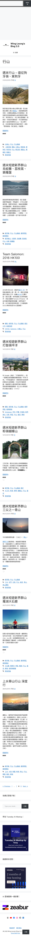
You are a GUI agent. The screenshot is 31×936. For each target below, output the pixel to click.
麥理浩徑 (9, 326)
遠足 (19, 415)
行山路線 (17, 144)
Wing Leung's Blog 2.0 (18, 45)
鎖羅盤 (12, 241)
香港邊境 (5, 236)
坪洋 (13, 412)
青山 (25, 537)
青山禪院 (5, 585)
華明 (15, 491)
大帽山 (19, 329)
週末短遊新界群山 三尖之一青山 (15, 508)
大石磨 (7, 666)
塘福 (13, 147)
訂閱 (25, 806)
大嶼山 (7, 144)
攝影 (6, 323)
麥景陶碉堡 (12, 668)
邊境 (23, 415)
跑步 (22, 488)
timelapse (8, 412)
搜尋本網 (27, 3)
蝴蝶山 (20, 491)
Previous (6, 786)
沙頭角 (14, 239)
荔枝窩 (24, 239)
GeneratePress (15, 933)
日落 (7, 415)
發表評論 (8, 155)
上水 (6, 772)
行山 (11, 144)
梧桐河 (12, 666)
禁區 (11, 415)
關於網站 (19, 928)
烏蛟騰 (19, 239)
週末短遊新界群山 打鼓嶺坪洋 (15, 343)
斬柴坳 (23, 147)
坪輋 (17, 412)
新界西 (11, 323)
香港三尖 (5, 542)
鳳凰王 (8, 152)
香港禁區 (24, 233)
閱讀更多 (5, 131)
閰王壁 (17, 150)
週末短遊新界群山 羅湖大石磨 (15, 599)
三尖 (6, 582)
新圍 (13, 772)
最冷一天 (22, 290)
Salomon (13, 329)
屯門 (10, 582)
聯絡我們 (12, 928)
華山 (21, 772)
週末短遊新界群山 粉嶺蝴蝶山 (15, 429)
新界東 (7, 233)
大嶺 (10, 772)
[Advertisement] (15, 23)
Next (25, 786)
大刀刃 (7, 491)
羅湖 (20, 666)
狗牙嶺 (8, 150)
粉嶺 (11, 491)
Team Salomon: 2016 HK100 (13, 256)
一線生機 (8, 147)
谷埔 (7, 241)
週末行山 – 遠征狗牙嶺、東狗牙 (15, 74)
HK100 (19, 294)
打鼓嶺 (22, 412)
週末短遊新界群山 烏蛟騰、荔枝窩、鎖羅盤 (15, 168)
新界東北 (8, 239)
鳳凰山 (15, 111)
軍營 (4, 774)
